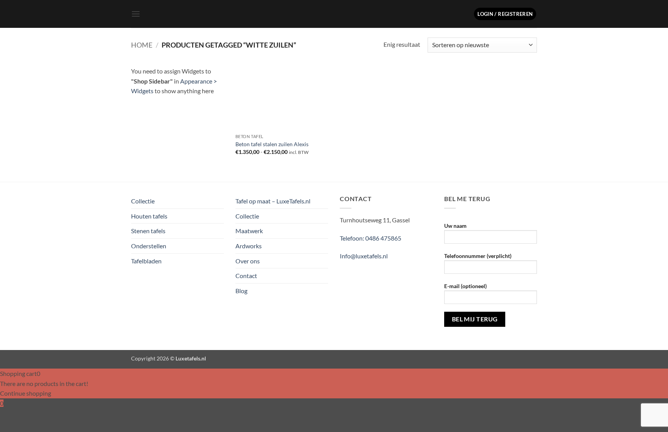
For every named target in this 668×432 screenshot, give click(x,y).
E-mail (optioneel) (465, 286)
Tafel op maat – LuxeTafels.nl (272, 201)
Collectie (143, 201)
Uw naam (455, 225)
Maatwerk (249, 230)
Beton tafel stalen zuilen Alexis (271, 144)
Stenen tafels (148, 230)
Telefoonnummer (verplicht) (477, 256)
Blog (241, 290)
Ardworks (248, 245)
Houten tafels (149, 216)
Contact (246, 275)
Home (141, 45)
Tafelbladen (146, 261)
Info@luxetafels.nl (364, 256)
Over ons (247, 261)
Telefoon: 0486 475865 (370, 238)
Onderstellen (148, 245)
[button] (135, 13)
